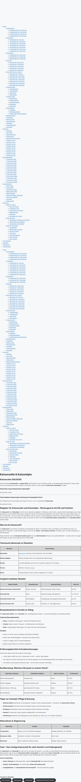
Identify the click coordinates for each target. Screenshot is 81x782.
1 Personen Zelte (11, 159)
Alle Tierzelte (6, 780)
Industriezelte (10, 108)
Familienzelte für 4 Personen (17, 30)
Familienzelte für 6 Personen (17, 34)
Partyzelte (9, 132)
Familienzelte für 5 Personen (17, 32)
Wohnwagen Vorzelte (15, 229)
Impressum (6, 244)
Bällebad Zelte (13, 212)
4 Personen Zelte (11, 165)
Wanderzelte (13, 98)
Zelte (4, 26)
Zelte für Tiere (10, 218)
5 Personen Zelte (11, 167)
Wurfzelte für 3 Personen (17, 77)
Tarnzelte (9, 199)
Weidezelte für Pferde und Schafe (19, 220)
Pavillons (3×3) (10, 142)
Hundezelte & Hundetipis (16, 224)
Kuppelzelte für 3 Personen (17, 57)
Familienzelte (10, 28)
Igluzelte (8, 60)
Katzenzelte (17, 780)
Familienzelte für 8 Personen (17, 36)
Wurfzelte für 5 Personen (17, 81)
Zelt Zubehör (7, 241)
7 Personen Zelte (11, 170)
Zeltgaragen (13, 227)
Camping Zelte (10, 87)
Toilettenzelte (13, 91)
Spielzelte (12, 214)
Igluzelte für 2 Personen (16, 62)
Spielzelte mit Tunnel (15, 216)
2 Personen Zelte (11, 161)
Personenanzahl (8, 157)
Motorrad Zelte (14, 231)
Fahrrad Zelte (13, 237)
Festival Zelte (10, 119)
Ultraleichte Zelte (11, 189)
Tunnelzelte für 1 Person (16, 39)
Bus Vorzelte (13, 239)
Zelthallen (12, 110)
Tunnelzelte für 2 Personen (17, 41)
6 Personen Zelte (11, 169)
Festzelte (9, 131)
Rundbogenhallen (14, 112)
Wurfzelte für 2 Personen (17, 76)
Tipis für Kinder (14, 207)
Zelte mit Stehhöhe (12, 197)
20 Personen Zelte (11, 182)
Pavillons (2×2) (10, 140)
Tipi (75, 529)
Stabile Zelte (10, 201)
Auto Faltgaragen (14, 235)
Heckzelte (12, 233)
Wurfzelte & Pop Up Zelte (14, 72)
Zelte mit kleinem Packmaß (14, 195)
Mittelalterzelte (10, 115)
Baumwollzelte (10, 193)
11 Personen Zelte (11, 178)
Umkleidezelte (13, 89)
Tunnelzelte (9, 38)
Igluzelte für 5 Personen (16, 68)
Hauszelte (9, 123)
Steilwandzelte (13, 100)
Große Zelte (9, 188)
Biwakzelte (12, 104)
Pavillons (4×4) (10, 144)
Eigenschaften (7, 184)
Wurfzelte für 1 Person (16, 74)
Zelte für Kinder (11, 205)
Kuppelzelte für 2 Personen (17, 55)
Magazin (5, 243)
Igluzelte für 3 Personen (16, 64)
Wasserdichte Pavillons (13, 138)
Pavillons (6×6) (10, 146)
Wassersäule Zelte (11, 191)
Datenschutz (7, 246)
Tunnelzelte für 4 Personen (17, 45)
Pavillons (5, 129)
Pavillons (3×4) (10, 150)
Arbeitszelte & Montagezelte (17, 114)
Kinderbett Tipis (14, 208)
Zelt (46, 715)
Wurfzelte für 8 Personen (17, 85)
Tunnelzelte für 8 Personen (17, 51)
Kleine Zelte (9, 186)
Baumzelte (12, 106)
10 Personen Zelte (11, 176)
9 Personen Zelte (11, 174)
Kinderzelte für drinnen (16, 210)
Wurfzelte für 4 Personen (17, 79)
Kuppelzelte (9, 53)
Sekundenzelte (10, 121)
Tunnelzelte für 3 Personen (17, 43)
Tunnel (32, 568)
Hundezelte (28, 780)
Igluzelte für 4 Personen (16, 66)
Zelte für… (6, 203)
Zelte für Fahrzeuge (12, 226)
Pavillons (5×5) (10, 148)
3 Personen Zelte (11, 163)
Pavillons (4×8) (10, 155)
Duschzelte (12, 93)
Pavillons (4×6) (10, 153)
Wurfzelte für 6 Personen (17, 83)
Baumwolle (22, 553)
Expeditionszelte (14, 102)
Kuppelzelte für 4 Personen (17, 58)
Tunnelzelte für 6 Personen (17, 49)
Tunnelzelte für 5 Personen (17, 47)
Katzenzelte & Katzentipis (17, 222)
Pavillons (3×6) (10, 151)
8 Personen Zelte (11, 172)
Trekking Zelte (10, 96)
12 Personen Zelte (11, 180)
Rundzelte (9, 127)
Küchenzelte (13, 95)
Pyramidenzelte (11, 125)
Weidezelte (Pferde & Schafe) (45, 780)
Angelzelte (9, 117)
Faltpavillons (10, 136)
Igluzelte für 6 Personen (16, 70)
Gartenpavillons (11, 134)
